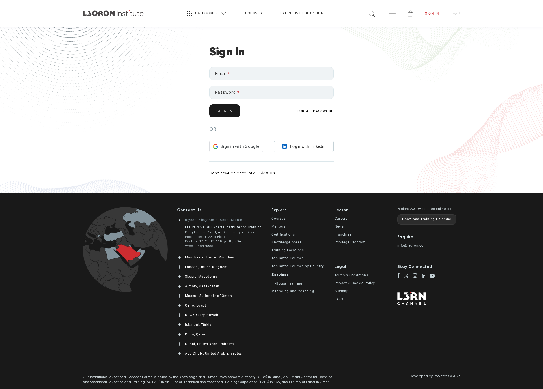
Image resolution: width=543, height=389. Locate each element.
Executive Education (302, 13)
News (339, 226)
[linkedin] (426, 276)
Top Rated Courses (288, 258)
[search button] (372, 13)
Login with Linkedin (308, 146)
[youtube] (432, 276)
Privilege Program (350, 242)
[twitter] (408, 276)
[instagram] (417, 276)
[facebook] (400, 276)
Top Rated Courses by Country (298, 266)
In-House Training (287, 283)
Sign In (432, 13)
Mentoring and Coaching (293, 291)
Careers (341, 219)
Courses (253, 13)
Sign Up (267, 173)
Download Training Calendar (427, 219)
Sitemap (342, 291)
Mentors (278, 226)
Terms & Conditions (351, 275)
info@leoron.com (412, 245)
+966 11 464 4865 (199, 246)
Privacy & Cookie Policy (355, 283)
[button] (303, 210)
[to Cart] (410, 13)
